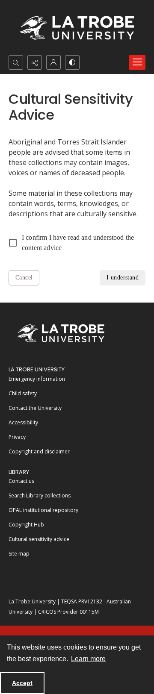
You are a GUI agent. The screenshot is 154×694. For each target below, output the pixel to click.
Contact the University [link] (35, 408)
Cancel (24, 277)
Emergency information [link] (37, 378)
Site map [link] (19, 553)
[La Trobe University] (61, 333)
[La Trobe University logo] (77, 27)
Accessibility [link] (23, 422)
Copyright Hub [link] (26, 524)
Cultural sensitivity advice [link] (39, 539)
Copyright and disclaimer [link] (39, 451)
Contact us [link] (21, 481)
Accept (22, 682)
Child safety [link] (23, 393)
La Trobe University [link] (37, 369)
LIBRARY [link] (19, 472)
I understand (123, 277)
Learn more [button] (88, 658)
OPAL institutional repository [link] (43, 510)
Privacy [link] (17, 437)
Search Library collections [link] (40, 495)
